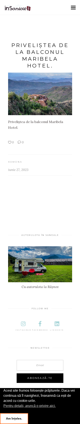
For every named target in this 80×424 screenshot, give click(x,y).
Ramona (15, 161)
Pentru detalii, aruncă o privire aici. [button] (29, 406)
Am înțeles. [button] (14, 418)
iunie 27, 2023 (18, 170)
